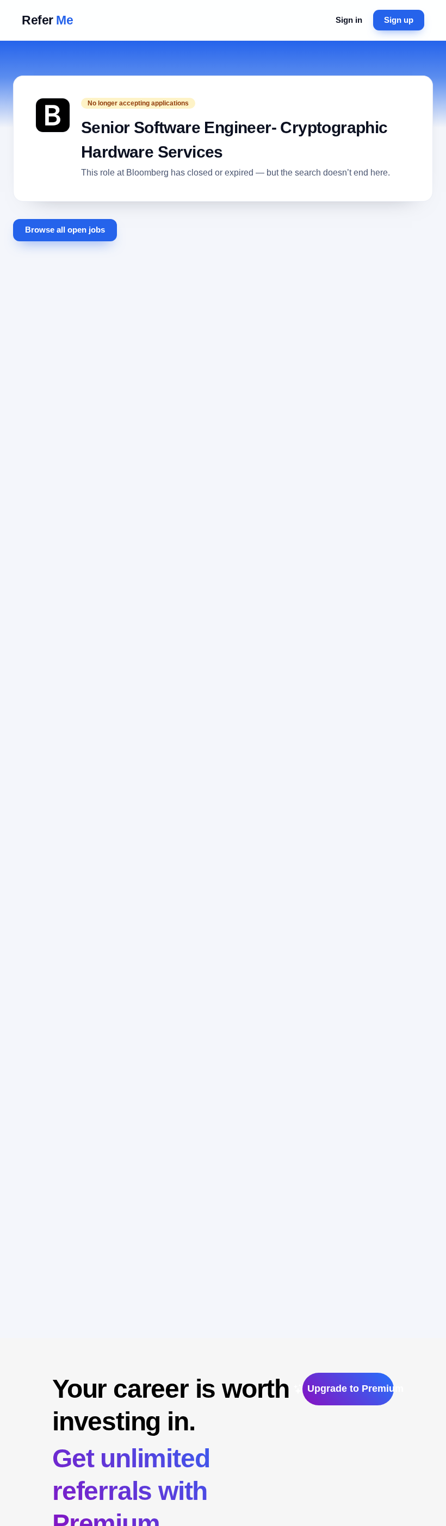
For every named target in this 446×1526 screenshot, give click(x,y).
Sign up (398, 19)
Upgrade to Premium (350, 1388)
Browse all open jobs (65, 230)
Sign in (349, 19)
